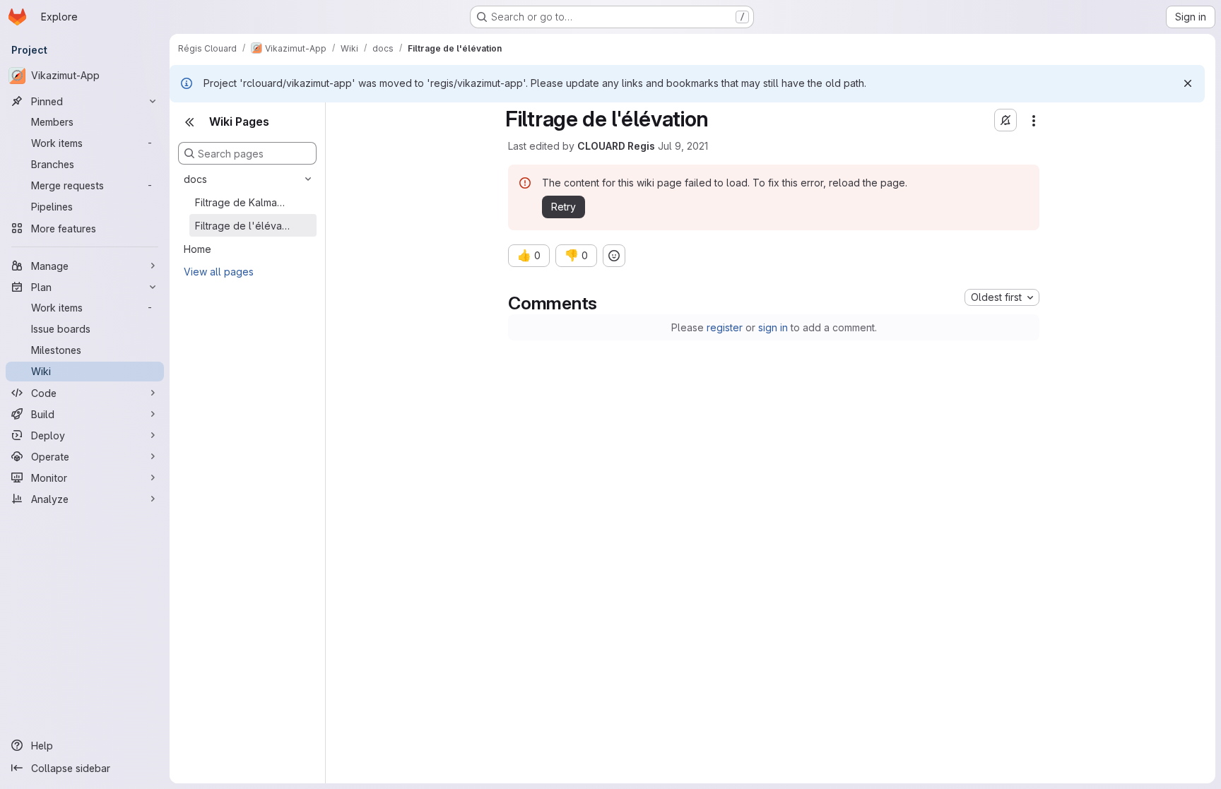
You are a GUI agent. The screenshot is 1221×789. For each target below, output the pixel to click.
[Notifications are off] (1005, 120)
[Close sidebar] (189, 122)
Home (197, 249)
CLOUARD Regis (616, 146)
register (725, 327)
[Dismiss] (1187, 83)
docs (195, 179)
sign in (773, 327)
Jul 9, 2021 (683, 146)
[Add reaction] (614, 255)
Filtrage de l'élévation (242, 226)
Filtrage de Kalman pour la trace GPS (242, 202)
